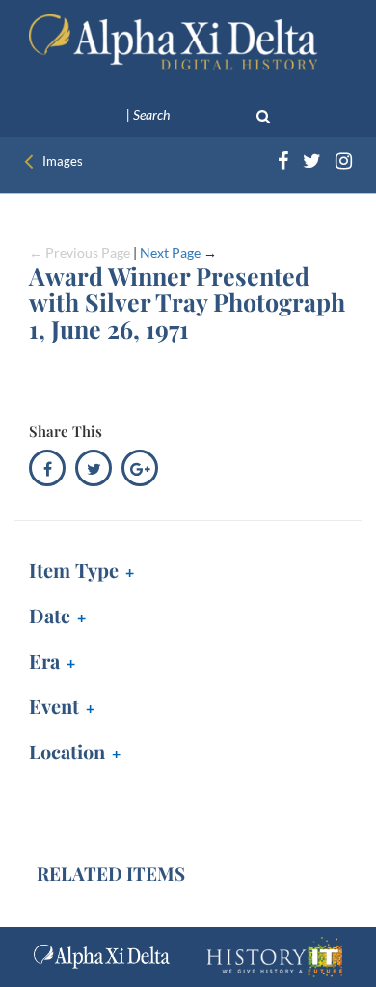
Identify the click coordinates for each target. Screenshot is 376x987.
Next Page (170, 252)
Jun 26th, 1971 (78, 618)
